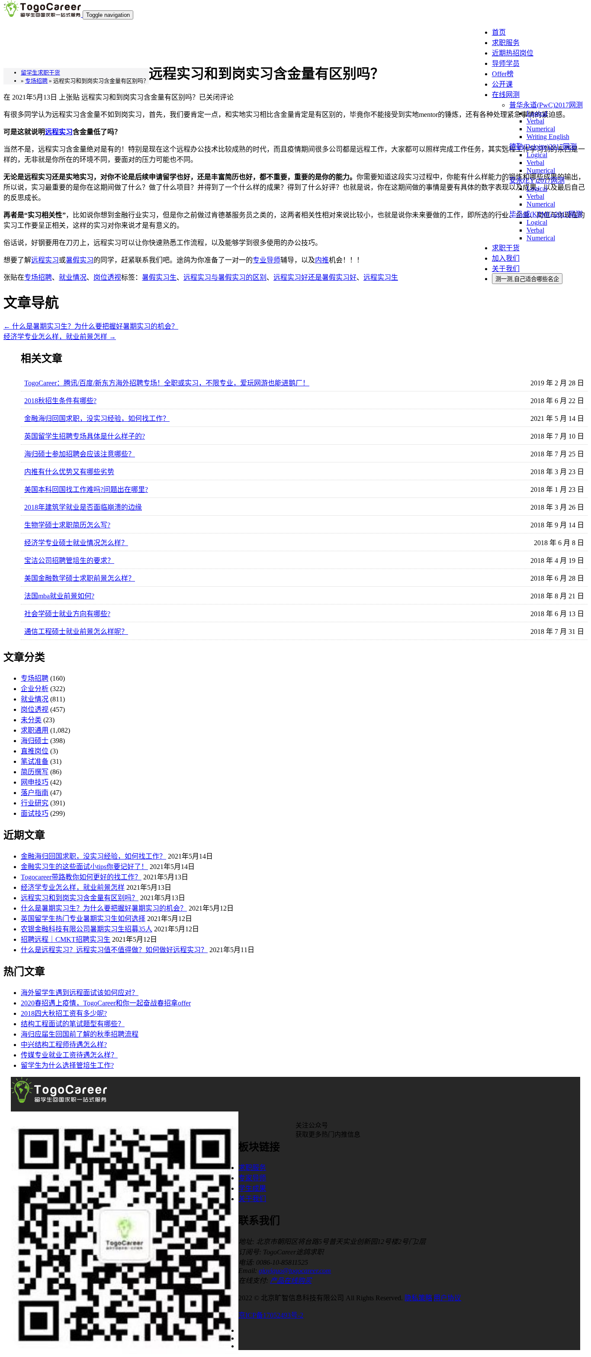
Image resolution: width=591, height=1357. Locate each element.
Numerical (541, 128)
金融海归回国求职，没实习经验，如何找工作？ (97, 418)
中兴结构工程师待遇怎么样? (64, 1044)
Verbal (535, 121)
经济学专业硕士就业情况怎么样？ (76, 542)
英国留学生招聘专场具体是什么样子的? (84, 436)
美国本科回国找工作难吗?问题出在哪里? (86, 489)
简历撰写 (34, 771)
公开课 (502, 84)
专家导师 (252, 1178)
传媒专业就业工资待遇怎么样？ (69, 1055)
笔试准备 (34, 761)
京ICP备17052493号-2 (270, 1315)
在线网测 (506, 94)
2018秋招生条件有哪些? (60, 400)
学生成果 (252, 1188)
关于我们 (506, 268)
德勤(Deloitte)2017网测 (543, 146)
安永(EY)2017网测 (537, 180)
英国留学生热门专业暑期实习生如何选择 (83, 918)
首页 (499, 32)
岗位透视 (34, 709)
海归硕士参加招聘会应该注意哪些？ (79, 454)
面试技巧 (34, 813)
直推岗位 (34, 751)
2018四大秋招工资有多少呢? (64, 1013)
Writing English (548, 136)
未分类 (31, 720)
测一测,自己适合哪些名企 (527, 279)
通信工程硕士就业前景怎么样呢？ (76, 631)
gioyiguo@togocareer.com (295, 1270)
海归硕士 (34, 740)
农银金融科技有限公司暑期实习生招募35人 (86, 929)
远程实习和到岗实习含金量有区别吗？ (79, 897)
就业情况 (34, 699)
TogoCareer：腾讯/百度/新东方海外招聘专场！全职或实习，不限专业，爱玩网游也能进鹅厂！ (166, 383)
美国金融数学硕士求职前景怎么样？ (79, 578)
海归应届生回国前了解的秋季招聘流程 (79, 1034)
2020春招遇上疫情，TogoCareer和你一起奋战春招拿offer (106, 1003)
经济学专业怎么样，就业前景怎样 (59, 336)
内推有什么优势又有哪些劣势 (69, 471)
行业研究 (34, 803)
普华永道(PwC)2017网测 (546, 105)
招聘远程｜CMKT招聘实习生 (65, 939)
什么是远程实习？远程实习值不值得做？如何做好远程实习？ (114, 949)
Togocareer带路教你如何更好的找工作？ (81, 877)
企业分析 (34, 688)
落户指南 (34, 792)
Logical (537, 113)
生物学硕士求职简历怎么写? (67, 525)
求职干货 (506, 248)
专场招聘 (34, 678)
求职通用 (34, 730)
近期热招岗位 (512, 53)
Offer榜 (503, 74)
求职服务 (506, 42)
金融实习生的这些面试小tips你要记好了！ (84, 866)
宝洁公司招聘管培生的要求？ (69, 560)
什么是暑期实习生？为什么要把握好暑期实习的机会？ (90, 326)
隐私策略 (418, 1298)
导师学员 (506, 63)
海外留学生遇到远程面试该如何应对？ (79, 992)
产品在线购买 (291, 1280)
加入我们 (506, 258)
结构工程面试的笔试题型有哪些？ (73, 1023)
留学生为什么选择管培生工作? (67, 1065)
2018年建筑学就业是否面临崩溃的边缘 (83, 507)
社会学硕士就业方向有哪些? (67, 613)
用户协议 (447, 1298)
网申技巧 (34, 782)
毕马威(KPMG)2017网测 (545, 214)
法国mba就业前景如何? (59, 596)
